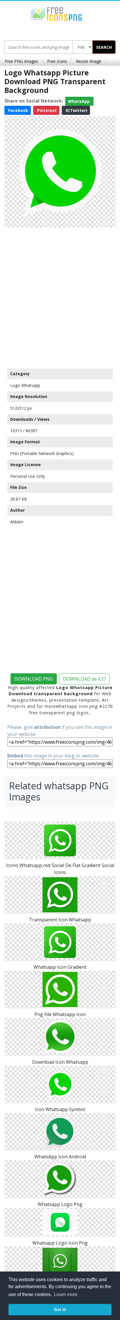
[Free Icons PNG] (56, 13)
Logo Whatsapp (25, 385)
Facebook (17, 110)
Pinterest (46, 110)
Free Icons (57, 61)
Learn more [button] (65, 1294)
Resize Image (88, 61)
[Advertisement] (60, 296)
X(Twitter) (75, 110)
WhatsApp (79, 101)
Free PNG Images (21, 61)
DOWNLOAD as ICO (84, 679)
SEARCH (104, 47)
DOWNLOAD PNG (33, 679)
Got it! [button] (60, 1309)
